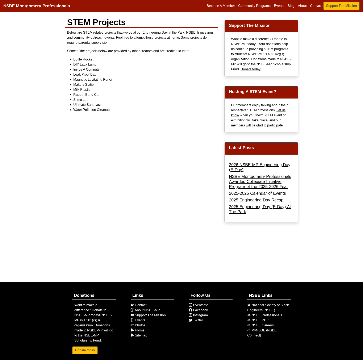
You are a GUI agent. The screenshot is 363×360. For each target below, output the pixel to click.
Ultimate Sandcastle (88, 104)
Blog (291, 6)
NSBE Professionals (266, 315)
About (302, 6)
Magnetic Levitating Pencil (93, 79)
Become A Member (221, 6)
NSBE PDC (260, 320)
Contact (316, 6)
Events (279, 6)
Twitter (197, 320)
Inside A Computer (87, 69)
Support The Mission (341, 6)
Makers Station (84, 84)
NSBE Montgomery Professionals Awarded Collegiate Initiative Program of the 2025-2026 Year (260, 181)
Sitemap (140, 335)
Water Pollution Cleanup (91, 110)
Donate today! (251, 69)
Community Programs (254, 6)
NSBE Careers (262, 325)
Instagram (200, 315)
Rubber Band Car (86, 94)
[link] (190, 305)
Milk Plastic (81, 89)
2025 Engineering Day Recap (256, 200)
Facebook (200, 310)
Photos (139, 325)
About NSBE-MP (147, 310)
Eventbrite (200, 305)
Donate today (85, 350)
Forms (139, 330)
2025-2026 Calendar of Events (257, 193)
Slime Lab (80, 99)
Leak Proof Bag (84, 74)
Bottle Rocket (83, 59)
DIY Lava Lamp (84, 64)
